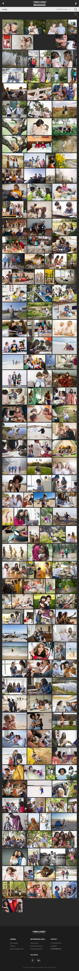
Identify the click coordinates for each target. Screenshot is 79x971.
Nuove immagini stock (17, 949)
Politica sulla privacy (36, 949)
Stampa (12, 946)
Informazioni (14, 943)
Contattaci (54, 946)
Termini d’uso (34, 943)
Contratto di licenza (36, 946)
